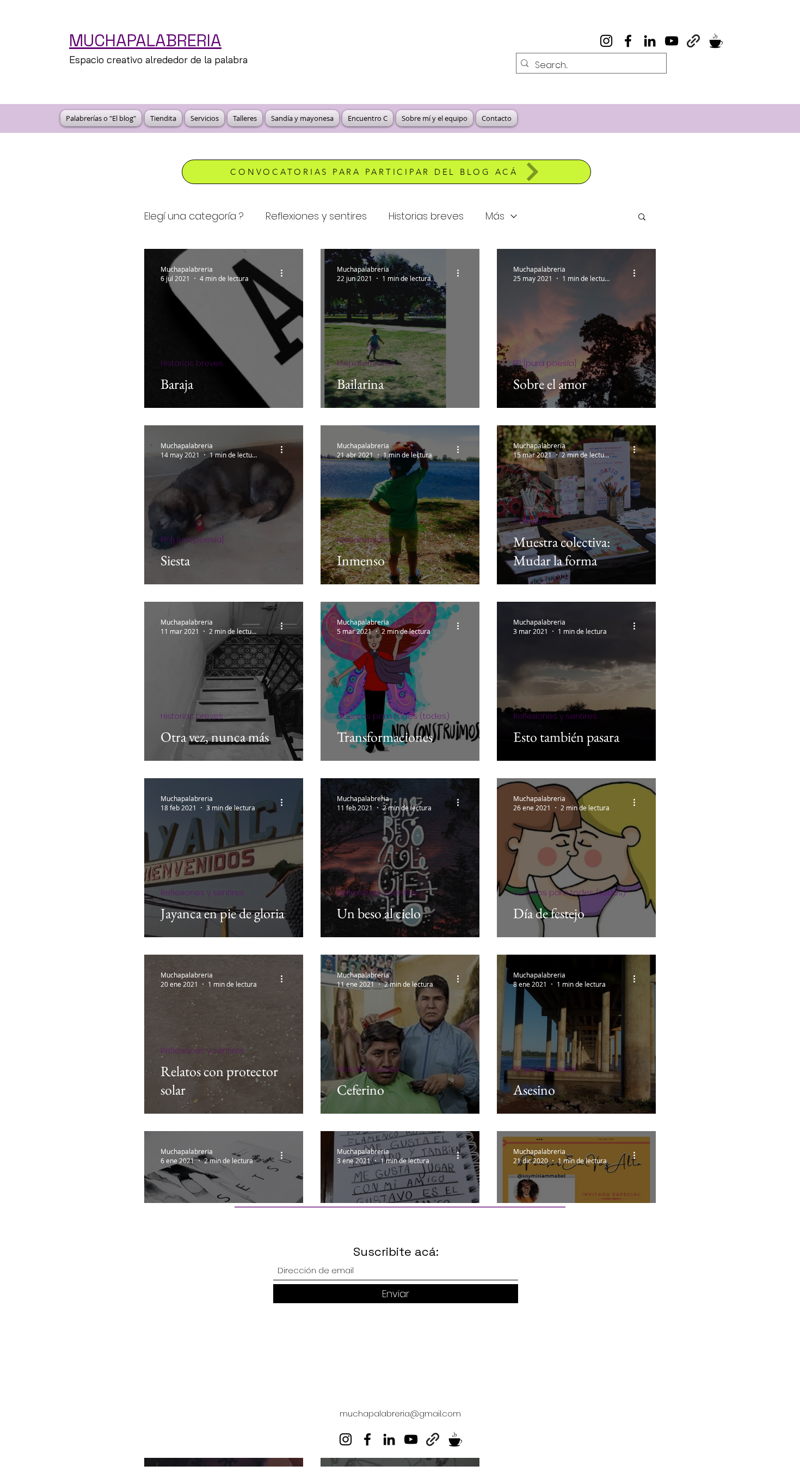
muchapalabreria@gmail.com (400, 1413)
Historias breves (426, 216)
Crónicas (530, 521)
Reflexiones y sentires (316, 216)
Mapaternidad (365, 363)
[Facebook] (628, 41)
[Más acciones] (285, 273)
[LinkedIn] (650, 41)
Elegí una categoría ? (194, 216)
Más (494, 216)
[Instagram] (606, 41)
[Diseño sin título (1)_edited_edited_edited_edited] (715, 41)
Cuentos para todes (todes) (393, 716)
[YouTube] (671, 41)
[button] (642, 217)
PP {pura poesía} (545, 363)
